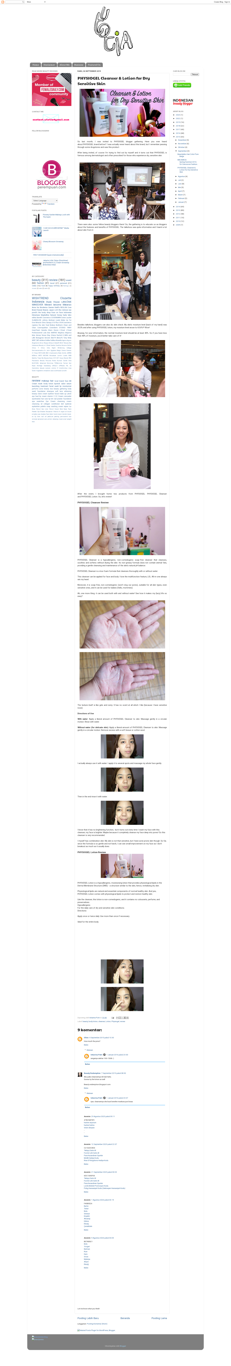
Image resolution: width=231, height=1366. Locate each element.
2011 (178, 217)
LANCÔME (66, 302)
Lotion (108, 1021)
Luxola (65, 355)
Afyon (86, 1262)
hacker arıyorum (90, 1122)
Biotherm (59, 325)
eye (33, 396)
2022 (178, 118)
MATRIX (54, 333)
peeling (56, 416)
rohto (34, 317)
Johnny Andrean (48, 320)
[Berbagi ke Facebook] (125, 1017)
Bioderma (43, 307)
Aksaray (87, 1218)
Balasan (90, 1050)
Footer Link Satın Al (91, 1153)
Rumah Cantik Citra (64, 361)
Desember (182, 140)
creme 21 (54, 368)
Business (78, 65)
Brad (48, 345)
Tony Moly (67, 338)
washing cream (57, 406)
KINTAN (45, 355)
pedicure (50, 416)
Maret (180, 195)
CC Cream (59, 396)
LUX (56, 310)
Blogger (123, 1346)
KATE (40, 355)
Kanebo (44, 330)
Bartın (86, 1206)
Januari (181, 202)
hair (51, 381)
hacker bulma (89, 1125)
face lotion (49, 414)
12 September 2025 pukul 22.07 (104, 1144)
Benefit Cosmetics (44, 318)
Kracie (56, 330)
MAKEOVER (37, 304)
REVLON (63, 307)
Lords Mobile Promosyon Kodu (96, 1186)
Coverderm (53, 328)
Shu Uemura (63, 310)
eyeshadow (36, 399)
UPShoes (62, 366)
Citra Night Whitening (56, 348)
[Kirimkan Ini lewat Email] (117, 1017)
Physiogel (115, 1021)
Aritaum (51, 343)
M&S (69, 355)
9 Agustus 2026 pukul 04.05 (102, 1238)
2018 (178, 126)
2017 (178, 129)
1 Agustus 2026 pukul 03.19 (102, 1200)
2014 (178, 207)
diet (62, 404)
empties (34, 414)
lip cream (43, 396)
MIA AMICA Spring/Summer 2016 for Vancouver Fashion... (188, 162)
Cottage (69, 348)
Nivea (44, 335)
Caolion (53, 345)
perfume (35, 389)
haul (37, 396)
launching (35, 386)
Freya (36, 353)
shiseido (58, 340)
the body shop (44, 312)
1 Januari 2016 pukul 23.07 (117, 1098)
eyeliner (51, 394)
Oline (86, 1037)
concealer (67, 396)
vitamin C (51, 396)
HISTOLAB (41, 353)
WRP (33, 340)
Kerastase (52, 355)
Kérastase (36, 315)
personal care (42, 419)
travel (52, 283)
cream (45, 394)
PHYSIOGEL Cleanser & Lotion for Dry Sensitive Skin (188, 170)
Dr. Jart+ (47, 350)
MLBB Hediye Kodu (91, 1158)
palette (43, 406)
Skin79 (53, 338)
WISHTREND (40, 298)
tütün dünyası (89, 1128)
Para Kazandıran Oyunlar (93, 1155)
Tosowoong (47, 366)
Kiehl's (57, 307)
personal (63, 283)
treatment (44, 386)
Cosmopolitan (42, 328)
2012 (178, 214)
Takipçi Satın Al (90, 1150)
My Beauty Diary (47, 358)
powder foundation (64, 399)
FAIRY (69, 328)
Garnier (51, 307)
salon (63, 384)
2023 (178, 115)
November (182, 143)
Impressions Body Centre (57, 353)
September (182, 151)
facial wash (54, 386)
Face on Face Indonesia (61, 312)
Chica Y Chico (38, 348)
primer (49, 419)
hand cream (58, 414)
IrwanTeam (36, 330)
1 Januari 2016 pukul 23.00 (117, 1055)
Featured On (94, 65)
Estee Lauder (66, 318)
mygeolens (39, 371)
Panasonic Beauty (38, 361)
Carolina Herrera (61, 345)
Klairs (50, 330)
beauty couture (45, 368)
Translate (50, 204)
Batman (87, 1249)
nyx (70, 310)
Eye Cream (50, 401)
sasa (52, 371)
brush (69, 411)
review (122, 1021)
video (34, 286)
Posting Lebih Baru (88, 1318)
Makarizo (67, 304)
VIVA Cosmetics (65, 323)
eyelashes (36, 406)
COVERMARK (56, 318)
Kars (85, 1254)
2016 (178, 133)
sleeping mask (58, 419)
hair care (44, 399)
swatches (40, 401)
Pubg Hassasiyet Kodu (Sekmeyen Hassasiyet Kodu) (104, 1188)
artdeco (42, 340)
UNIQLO (54, 366)
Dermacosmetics (38, 350)
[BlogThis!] (120, 1017)
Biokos (52, 325)
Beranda (125, 1318)
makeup (45, 381)
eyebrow (68, 404)
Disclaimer (49, 65)
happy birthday (54, 286)
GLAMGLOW (36, 320)
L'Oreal (62, 330)
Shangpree (40, 338)
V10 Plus (55, 323)
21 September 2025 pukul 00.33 (104, 1172)
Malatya (87, 1259)
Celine (69, 345)
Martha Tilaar (36, 358)
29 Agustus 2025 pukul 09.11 (103, 1116)
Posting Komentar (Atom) (97, 1324)
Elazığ (86, 1224)
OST (57, 358)
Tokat (86, 1208)
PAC (70, 358)
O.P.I (54, 358)
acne (41, 389)
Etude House (53, 302)
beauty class (37, 394)
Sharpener (49, 411)
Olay (48, 335)
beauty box (48, 389)
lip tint (51, 399)
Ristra (54, 361)
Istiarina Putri (96, 1055)
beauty (85, 1021)
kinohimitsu (63, 368)
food (43, 286)
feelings (66, 286)
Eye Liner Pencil (48, 409)
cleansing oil (37, 404)
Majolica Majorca (64, 333)
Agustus (181, 176)
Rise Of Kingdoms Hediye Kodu (96, 1160)
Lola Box (46, 333)
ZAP (37, 340)
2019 (178, 122)
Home (35, 65)
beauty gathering (60, 389)
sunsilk (64, 371)
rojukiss (35, 325)
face (66, 381)
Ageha (64, 340)
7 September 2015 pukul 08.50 (113, 1073)
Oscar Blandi (63, 358)
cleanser (101, 1021)
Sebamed (43, 363)
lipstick (57, 384)
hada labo (67, 315)
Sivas (86, 1256)
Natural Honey (56, 315)
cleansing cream (64, 401)
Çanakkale (88, 1226)
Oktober (181, 147)
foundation (41, 391)
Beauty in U (43, 345)
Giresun (87, 1214)
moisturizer (67, 386)
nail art (43, 416)
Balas (86, 1045)
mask (40, 384)
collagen (47, 404)
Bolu (85, 1211)
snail (64, 419)
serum (69, 384)
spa (33, 401)
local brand (59, 381)
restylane (47, 371)
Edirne (86, 1221)
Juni (180, 184)
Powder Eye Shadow (38, 411)
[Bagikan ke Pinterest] (127, 1017)
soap (48, 406)
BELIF (61, 343)
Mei (179, 187)
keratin (64, 414)
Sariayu (49, 323)
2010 (178, 221)
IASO (47, 353)
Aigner (69, 340)
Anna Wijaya (44, 343)
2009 (178, 225)
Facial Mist (59, 409)
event (68, 280)
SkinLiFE (60, 338)
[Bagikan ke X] (122, 1017)
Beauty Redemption (92, 1073)
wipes (66, 406)
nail (55, 399)
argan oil (64, 411)
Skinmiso (50, 363)
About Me (64, 65)
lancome (57, 304)
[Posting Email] (112, 1018)
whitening (67, 391)
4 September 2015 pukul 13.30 (101, 1037)
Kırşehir (87, 1216)
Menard (48, 304)
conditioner (55, 404)
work (46, 288)
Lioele (58, 320)
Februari (181, 198)
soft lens (59, 391)
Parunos (48, 361)
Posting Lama (159, 1318)
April (180, 191)
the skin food (44, 325)
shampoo (50, 391)
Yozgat (87, 1246)
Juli (179, 180)
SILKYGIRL (35, 363)
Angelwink (35, 343)
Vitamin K (56, 411)
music (34, 288)
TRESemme (58, 363)
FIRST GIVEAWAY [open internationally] (48, 255)
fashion (40, 283)
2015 (178, 137)
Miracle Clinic (41, 323)
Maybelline (45, 315)
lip (60, 386)
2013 (178, 210)
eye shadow (42, 414)
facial (57, 394)
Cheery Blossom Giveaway (53, 241)
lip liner (37, 416)
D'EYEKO (62, 328)
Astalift (57, 343)
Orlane (53, 335)
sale (40, 288)
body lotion (93, 1021)
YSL (67, 366)
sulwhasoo (57, 371)
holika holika (50, 340)
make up (62, 394)
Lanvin (59, 355)
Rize (85, 1251)
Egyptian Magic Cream (58, 350)
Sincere (47, 338)
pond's (34, 312)
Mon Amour (36, 335)
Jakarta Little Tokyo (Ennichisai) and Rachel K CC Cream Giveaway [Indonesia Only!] (56, 262)
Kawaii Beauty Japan (45, 310)
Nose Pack (67, 409)
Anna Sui (35, 307)
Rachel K (60, 335)
